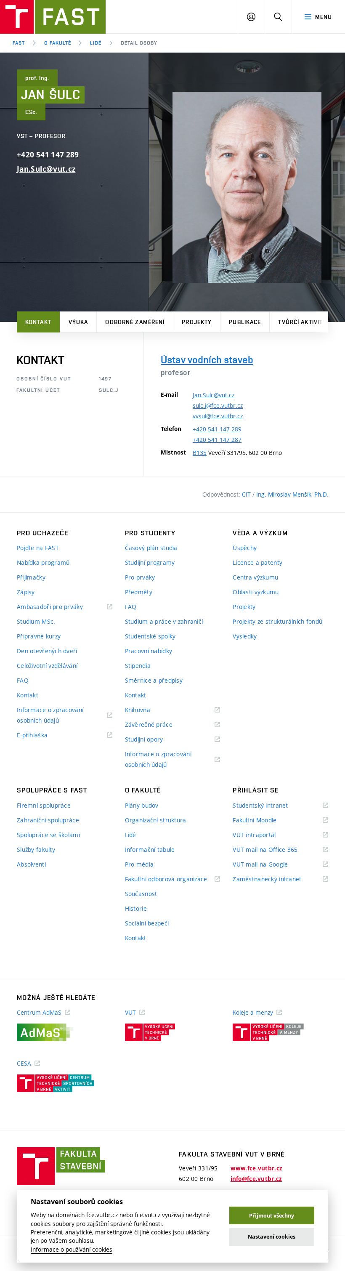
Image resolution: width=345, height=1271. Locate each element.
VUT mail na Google (271, 864)
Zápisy (26, 592)
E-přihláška (43, 735)
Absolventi (31, 864)
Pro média (139, 864)
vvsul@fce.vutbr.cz (218, 416)
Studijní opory (154, 740)
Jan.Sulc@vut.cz (46, 169)
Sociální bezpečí (147, 923)
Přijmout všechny (271, 1215)
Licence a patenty (257, 562)
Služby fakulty (36, 850)
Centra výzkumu (255, 577)
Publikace (245, 322)
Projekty (197, 322)
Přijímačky (31, 577)
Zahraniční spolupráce (48, 820)
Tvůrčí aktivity (302, 322)
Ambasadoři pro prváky (60, 607)
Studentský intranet (271, 806)
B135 (200, 453)
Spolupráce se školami (48, 835)
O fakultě (57, 43)
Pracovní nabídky (148, 651)
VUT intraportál (265, 835)
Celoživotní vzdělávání (47, 666)
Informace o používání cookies (71, 1249)
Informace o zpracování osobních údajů (50, 716)
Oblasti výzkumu (256, 592)
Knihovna (148, 710)
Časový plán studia (151, 548)
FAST (19, 43)
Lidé (95, 43)
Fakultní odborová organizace (172, 879)
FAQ (23, 680)
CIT (247, 494)
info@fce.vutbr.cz (256, 1179)
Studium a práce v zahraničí (164, 621)
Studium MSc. (36, 621)
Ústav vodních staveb (207, 359)
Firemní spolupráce (44, 805)
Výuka (78, 322)
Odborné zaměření (135, 322)
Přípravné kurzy (39, 636)
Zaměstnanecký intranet (277, 879)
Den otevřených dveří (47, 651)
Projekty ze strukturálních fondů (277, 621)
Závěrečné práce (159, 725)
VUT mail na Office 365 (275, 850)
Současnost (141, 894)
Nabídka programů (43, 562)
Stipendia (138, 666)
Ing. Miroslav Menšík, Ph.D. (292, 494)
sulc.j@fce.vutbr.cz (218, 405)
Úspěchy (245, 548)
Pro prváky (140, 577)
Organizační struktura (155, 820)
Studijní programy (150, 562)
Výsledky (245, 636)
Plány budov (142, 805)
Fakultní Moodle (265, 820)
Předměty (138, 592)
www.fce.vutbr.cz (256, 1168)
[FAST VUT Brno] (53, 17)
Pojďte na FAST (38, 548)
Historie (136, 908)
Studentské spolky (150, 636)
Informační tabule (150, 850)
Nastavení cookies (271, 1236)
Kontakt (38, 322)
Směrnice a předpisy (154, 680)
